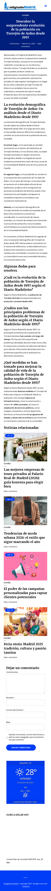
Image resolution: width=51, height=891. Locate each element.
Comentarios (12, 672)
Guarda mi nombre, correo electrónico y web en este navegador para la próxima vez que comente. (26, 737)
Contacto (26, 886)
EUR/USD (32, 859)
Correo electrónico (15, 710)
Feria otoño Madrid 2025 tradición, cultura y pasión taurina (25, 648)
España (25, 15)
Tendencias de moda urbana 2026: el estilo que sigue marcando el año (24, 537)
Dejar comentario (10, 491)
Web (8, 722)
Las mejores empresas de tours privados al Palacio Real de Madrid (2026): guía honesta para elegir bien (24, 478)
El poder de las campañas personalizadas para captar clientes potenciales (25, 593)
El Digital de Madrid (11, 883)
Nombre (10, 697)
